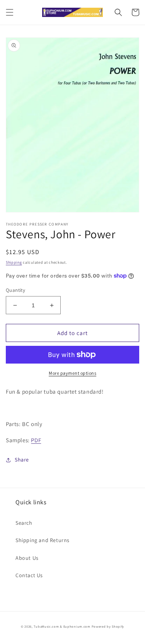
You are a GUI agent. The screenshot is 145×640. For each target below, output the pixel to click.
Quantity (15, 290)
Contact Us (29, 575)
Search (23, 522)
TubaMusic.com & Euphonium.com (62, 626)
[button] (9, 12)
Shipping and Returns (42, 540)
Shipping (14, 262)
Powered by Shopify (108, 626)
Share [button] (22, 459)
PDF (36, 440)
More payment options (72, 373)
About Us (27, 557)
